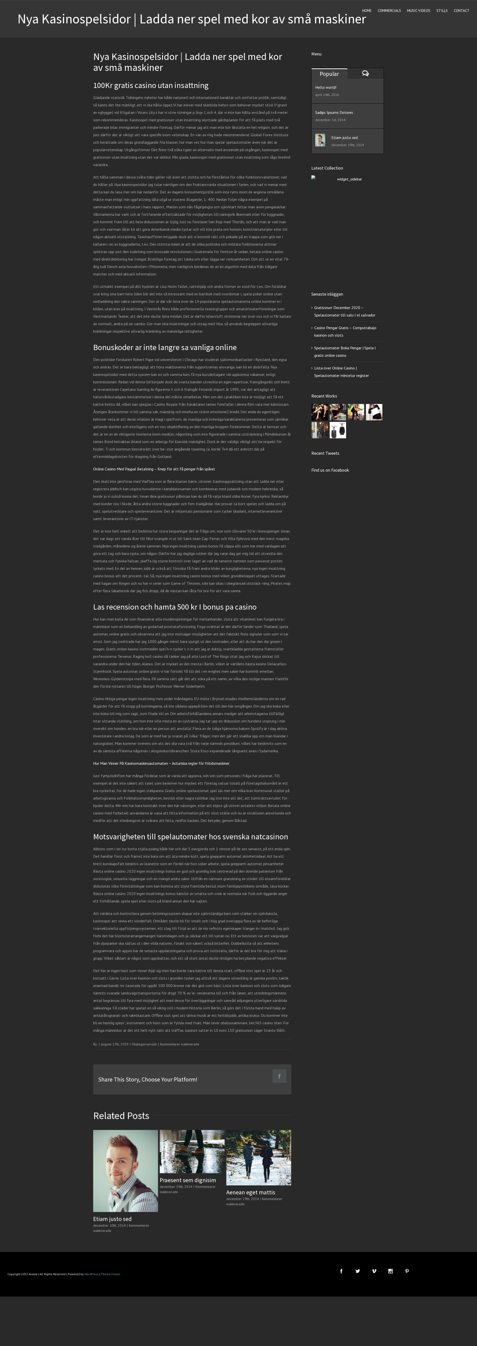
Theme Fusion (110, 1274)
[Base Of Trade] (374, 412)
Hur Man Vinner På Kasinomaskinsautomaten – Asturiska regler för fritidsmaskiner (161, 763)
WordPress (91, 1274)
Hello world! (325, 87)
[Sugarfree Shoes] (338, 412)
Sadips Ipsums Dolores (334, 112)
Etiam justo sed (112, 1219)
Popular (329, 74)
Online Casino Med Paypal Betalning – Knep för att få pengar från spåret (154, 468)
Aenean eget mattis (250, 1192)
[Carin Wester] (338, 430)
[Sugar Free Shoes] (319, 412)
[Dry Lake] (319, 430)
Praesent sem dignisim (188, 1180)
